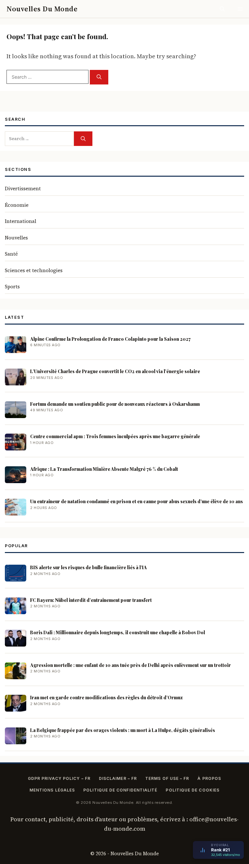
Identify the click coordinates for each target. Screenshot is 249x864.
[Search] (99, 77)
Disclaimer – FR (118, 778)
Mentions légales (52, 790)
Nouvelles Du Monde (41, 9)
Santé (11, 253)
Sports (12, 286)
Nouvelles (16, 237)
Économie (17, 205)
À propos (209, 778)
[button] (222, 9)
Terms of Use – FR (167, 778)
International (20, 221)
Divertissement (23, 188)
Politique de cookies (192, 790)
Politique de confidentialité (120, 790)
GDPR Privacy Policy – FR (59, 778)
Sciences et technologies (34, 270)
